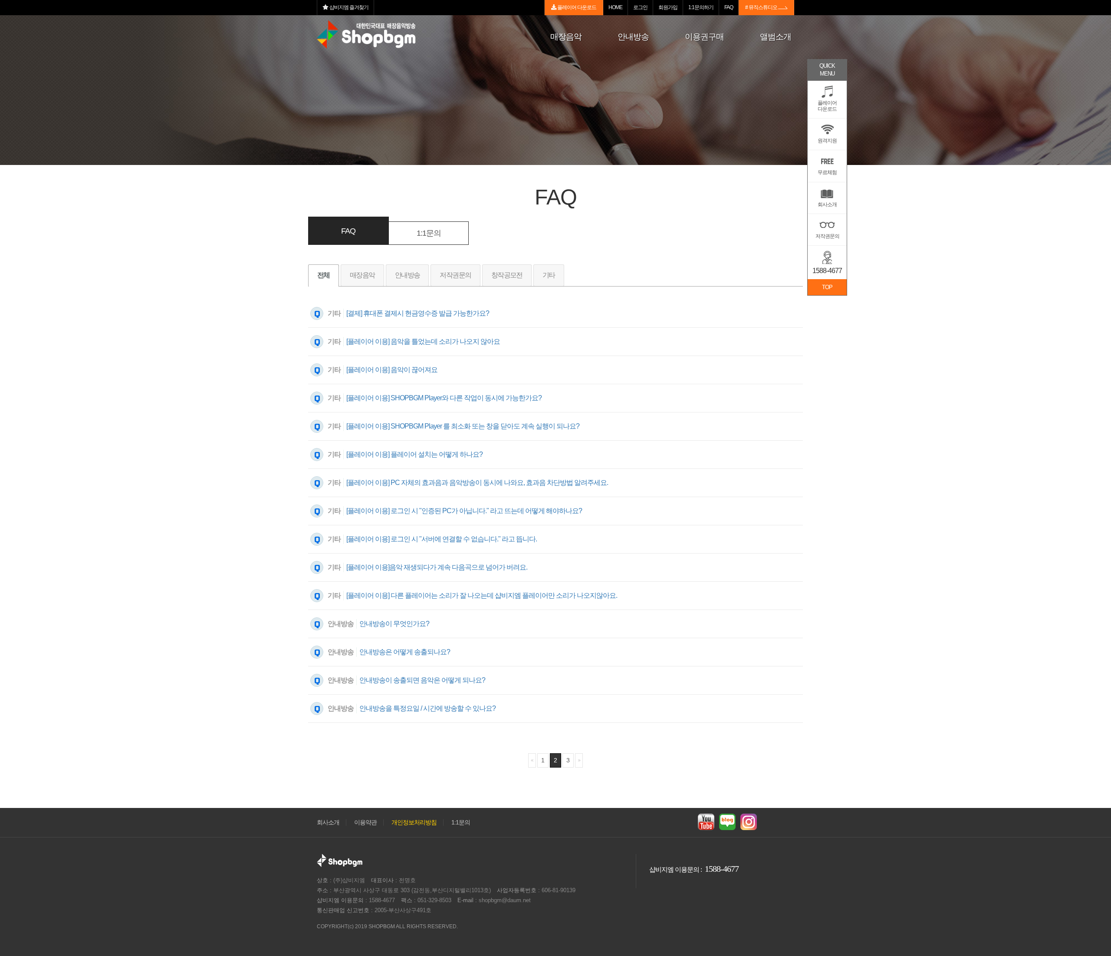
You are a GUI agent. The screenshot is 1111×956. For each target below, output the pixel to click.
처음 (532, 760)
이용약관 (365, 822)
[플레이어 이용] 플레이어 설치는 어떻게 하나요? (414, 454)
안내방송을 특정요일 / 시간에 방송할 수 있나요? (427, 708)
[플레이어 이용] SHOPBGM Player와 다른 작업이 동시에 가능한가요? (444, 398)
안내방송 (407, 275)
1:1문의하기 (700, 7)
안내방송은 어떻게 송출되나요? (404, 652)
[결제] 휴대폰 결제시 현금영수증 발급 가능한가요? (417, 313)
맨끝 (579, 760)
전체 (323, 275)
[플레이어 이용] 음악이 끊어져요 (391, 369)
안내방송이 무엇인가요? (394, 623)
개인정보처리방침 (414, 822)
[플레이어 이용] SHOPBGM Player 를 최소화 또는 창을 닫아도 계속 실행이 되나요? (462, 426)
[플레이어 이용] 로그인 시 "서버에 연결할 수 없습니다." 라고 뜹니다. (441, 539)
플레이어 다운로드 (576, 7)
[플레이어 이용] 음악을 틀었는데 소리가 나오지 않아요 (423, 341)
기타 (548, 275)
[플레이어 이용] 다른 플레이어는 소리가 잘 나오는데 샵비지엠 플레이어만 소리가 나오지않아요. (481, 595)
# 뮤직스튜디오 (761, 7)
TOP (827, 287)
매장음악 (362, 275)
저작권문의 (455, 275)
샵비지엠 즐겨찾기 (348, 7)
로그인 (640, 7)
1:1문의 (429, 232)
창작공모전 (507, 275)
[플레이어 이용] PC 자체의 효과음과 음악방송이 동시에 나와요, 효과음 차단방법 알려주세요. (477, 482)
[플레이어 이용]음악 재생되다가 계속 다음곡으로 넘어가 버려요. (436, 567)
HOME (615, 7)
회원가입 (667, 7)
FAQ (728, 7)
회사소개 (328, 822)
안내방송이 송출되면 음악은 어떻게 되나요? (422, 680)
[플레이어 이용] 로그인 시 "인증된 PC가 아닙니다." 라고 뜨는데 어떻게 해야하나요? (464, 510)
